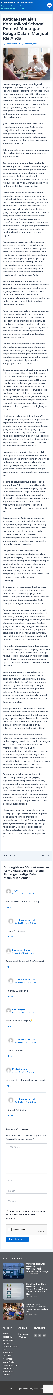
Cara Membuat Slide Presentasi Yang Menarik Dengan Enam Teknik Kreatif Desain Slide (37, 1289)
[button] (49, 5)
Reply (8, 907)
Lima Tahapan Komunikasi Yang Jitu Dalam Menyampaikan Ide (37, 1308)
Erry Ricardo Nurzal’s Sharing (17, 2)
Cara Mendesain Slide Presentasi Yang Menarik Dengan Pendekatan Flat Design (37, 1268)
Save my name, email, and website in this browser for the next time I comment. (26, 1214)
